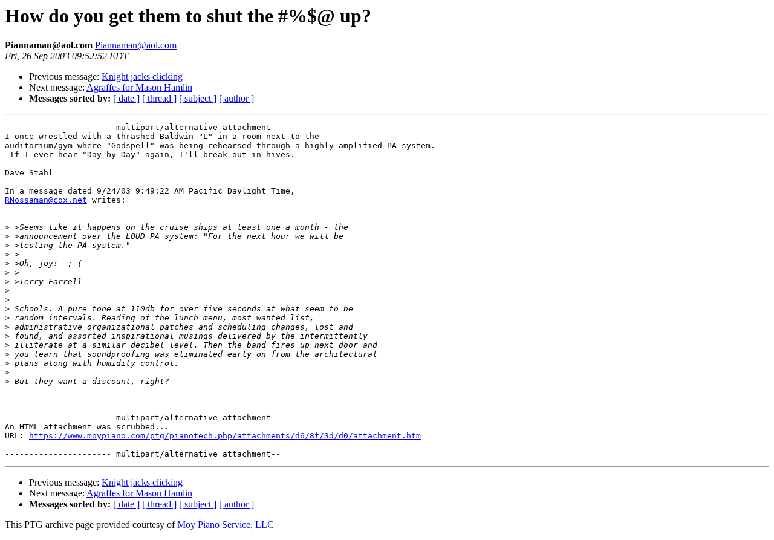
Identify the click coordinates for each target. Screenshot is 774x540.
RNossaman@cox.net (46, 199)
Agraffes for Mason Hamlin (139, 87)
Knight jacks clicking (142, 76)
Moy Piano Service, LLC (225, 524)
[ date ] (126, 98)
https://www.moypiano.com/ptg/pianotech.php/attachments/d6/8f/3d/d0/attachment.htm (225, 435)
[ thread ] (159, 98)
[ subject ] (197, 98)
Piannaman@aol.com (136, 45)
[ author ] (236, 98)
